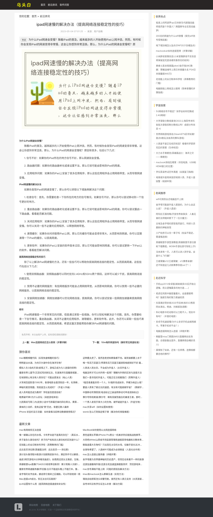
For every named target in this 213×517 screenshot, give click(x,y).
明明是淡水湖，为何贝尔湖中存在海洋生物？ (41, 363)
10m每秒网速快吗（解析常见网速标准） (121, 342)
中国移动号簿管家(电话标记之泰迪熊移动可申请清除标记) (111, 392)
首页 (43, 4)
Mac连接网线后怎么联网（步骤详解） (49, 342)
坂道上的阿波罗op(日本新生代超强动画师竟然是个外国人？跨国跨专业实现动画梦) (175, 26)
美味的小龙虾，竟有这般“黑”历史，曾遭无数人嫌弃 (44, 407)
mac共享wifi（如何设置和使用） (99, 407)
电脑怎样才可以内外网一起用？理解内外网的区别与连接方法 (112, 372)
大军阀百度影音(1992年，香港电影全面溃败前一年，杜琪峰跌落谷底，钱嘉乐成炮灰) (49, 382)
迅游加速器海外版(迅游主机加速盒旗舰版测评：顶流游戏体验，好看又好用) (113, 464)
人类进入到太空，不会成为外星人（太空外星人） (107, 368)
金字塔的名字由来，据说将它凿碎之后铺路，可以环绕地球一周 (49, 474)
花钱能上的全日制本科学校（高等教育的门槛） (42, 444)
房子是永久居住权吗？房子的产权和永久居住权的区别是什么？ (49, 439)
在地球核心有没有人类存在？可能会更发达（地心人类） (46, 377)
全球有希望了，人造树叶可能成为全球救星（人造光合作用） (112, 449)
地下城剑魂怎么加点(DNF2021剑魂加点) (175, 45)
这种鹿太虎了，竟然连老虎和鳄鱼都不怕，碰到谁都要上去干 (112, 358)
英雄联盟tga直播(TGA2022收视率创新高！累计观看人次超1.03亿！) (49, 464)
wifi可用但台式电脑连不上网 (169, 199)
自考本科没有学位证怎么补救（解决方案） (103, 484)
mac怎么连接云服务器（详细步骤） (100, 454)
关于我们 (57, 505)
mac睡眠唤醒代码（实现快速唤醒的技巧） (40, 358)
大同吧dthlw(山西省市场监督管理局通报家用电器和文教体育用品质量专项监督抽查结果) (113, 439)
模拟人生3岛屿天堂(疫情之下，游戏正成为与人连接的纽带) (48, 368)
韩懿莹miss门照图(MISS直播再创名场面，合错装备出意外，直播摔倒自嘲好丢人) (175, 340)
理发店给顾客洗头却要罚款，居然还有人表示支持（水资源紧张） (113, 479)
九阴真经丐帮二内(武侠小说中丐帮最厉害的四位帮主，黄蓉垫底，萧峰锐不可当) (49, 402)
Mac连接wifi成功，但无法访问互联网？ (38, 479)
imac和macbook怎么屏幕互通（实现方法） (104, 474)
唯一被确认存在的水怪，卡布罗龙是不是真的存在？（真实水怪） (49, 435)
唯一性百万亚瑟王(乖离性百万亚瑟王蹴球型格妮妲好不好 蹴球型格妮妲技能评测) (113, 363)
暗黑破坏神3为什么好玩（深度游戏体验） (39, 397)
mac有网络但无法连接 (30, 430)
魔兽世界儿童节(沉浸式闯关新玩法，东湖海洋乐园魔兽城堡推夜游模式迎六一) (49, 372)
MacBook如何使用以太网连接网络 (99, 430)
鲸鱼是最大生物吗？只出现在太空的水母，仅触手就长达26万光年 (113, 444)
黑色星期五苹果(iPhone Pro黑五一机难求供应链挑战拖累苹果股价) (113, 435)
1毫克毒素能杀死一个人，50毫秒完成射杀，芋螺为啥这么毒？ (113, 382)
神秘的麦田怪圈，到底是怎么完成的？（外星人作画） (45, 387)
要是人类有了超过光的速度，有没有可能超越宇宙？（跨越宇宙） (113, 387)
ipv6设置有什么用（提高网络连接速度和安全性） (43, 484)
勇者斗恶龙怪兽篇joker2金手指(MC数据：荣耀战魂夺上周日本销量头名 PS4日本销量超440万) (176, 69)
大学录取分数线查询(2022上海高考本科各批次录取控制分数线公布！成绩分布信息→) (175, 124)
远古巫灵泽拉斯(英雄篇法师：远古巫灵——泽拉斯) (44, 449)
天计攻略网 (41, 510)
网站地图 (33, 505)
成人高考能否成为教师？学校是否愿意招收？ (41, 392)
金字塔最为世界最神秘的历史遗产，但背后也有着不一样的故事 (113, 459)
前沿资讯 (52, 4)
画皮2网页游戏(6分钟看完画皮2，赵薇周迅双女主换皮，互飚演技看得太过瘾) (49, 459)
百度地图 (45, 505)
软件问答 (64, 4)
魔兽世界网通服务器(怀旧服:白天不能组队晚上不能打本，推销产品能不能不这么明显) (49, 469)
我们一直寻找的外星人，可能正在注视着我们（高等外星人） (112, 377)
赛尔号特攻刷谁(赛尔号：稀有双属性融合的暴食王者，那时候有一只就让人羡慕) (113, 397)
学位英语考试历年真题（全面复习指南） (175, 171)
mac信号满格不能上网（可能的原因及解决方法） (107, 469)
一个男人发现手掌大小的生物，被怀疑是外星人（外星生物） (112, 402)
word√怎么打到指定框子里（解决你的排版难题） (107, 412)
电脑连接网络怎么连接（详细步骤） (173, 331)
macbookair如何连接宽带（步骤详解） (175, 50)
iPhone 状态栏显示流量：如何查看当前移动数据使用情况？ (48, 412)
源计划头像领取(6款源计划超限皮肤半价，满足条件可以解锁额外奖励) (49, 454)
